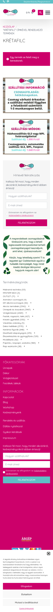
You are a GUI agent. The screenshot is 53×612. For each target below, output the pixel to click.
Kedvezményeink (12, 412)
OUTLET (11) (9, 296)
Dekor (6, 373)
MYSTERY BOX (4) (11, 293)
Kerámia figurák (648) (13, 329)
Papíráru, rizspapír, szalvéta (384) (19, 343)
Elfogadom (26, 586)
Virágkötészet (10, 378)
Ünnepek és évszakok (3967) (17, 309)
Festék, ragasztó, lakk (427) (16, 316)
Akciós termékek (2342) (14, 306)
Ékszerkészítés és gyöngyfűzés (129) (20, 336)
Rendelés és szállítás (14, 420)
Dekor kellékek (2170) (13, 326)
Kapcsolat (8, 397)
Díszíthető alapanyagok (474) (17, 333)
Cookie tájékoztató (26, 608)
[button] (48, 553)
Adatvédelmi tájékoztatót (21, 215)
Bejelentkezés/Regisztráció (37, 1)
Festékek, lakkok (12, 383)
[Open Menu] (47, 12)
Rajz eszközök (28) (12, 346)
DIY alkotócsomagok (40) (15, 303)
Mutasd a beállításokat (26, 602)
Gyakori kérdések (12, 432)
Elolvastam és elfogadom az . (23, 214)
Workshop (8, 407)
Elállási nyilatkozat (13, 426)
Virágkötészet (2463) (13, 313)
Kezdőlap (9, 26)
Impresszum (9, 437)
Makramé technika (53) (14, 289)
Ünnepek (7, 368)
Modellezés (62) (10, 339)
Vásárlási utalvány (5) (13, 323)
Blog (5, 402)
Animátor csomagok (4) (14, 299)
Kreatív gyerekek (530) (14, 319)
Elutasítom (26, 594)
